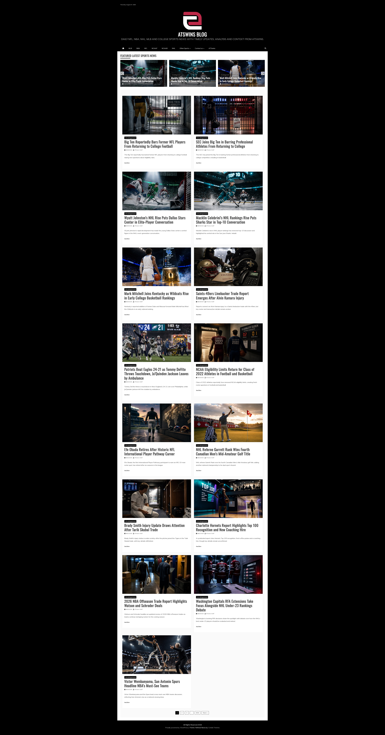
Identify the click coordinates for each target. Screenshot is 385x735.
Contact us (199, 48)
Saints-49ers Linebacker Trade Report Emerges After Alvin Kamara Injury (192, 79)
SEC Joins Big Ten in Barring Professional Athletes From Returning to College (224, 144)
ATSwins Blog (192, 34)
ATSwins (212, 48)
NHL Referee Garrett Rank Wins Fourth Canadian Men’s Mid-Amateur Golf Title (223, 451)
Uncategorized (127, 75)
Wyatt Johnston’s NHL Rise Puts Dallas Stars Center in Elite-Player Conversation (154, 220)
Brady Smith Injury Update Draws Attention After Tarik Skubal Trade (154, 527)
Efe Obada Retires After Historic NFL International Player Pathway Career (149, 451)
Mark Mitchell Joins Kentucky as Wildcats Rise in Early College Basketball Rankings (143, 79)
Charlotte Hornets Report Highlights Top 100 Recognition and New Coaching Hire (227, 527)
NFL (145, 48)
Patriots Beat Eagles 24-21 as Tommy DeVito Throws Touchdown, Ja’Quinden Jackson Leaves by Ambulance (240, 78)
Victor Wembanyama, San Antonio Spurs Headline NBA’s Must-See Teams (152, 683)
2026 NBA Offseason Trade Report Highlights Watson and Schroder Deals (155, 603)
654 (197, 713)
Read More (126, 163)
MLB (130, 48)
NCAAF (154, 48)
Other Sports (184, 48)
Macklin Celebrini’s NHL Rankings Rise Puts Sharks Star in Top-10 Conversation (226, 220)
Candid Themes (214, 728)
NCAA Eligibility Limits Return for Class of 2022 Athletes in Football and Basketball (225, 371)
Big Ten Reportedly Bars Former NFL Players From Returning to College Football (154, 144)
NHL (173, 48)
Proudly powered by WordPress (177, 728)
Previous (122, 73)
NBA (138, 48)
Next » (205, 713)
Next (262, 73)
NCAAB (165, 48)
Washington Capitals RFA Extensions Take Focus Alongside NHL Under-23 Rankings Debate (224, 605)
